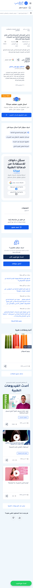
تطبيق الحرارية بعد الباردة (21, 142)
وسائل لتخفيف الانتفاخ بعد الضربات (17, 137)
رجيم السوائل (25, 351)
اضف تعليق (15, 227)
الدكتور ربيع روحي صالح (16, 66)
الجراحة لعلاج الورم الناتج (21, 146)
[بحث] (30, 8)
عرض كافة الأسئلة (16, 321)
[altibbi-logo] (21, 3)
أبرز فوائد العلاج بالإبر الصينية (18, 447)
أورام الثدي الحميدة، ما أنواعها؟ (18, 483)
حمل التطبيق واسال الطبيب (18, 115)
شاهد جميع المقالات (16, 374)
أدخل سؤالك (16, 263)
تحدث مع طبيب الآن (16, 257)
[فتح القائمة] (30, 3)
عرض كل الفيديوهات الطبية (16, 506)
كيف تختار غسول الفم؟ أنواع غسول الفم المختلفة (16, 412)
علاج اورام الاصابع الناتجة (18, 132)
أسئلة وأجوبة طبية (23, 13)
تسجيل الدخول (23, 8)
